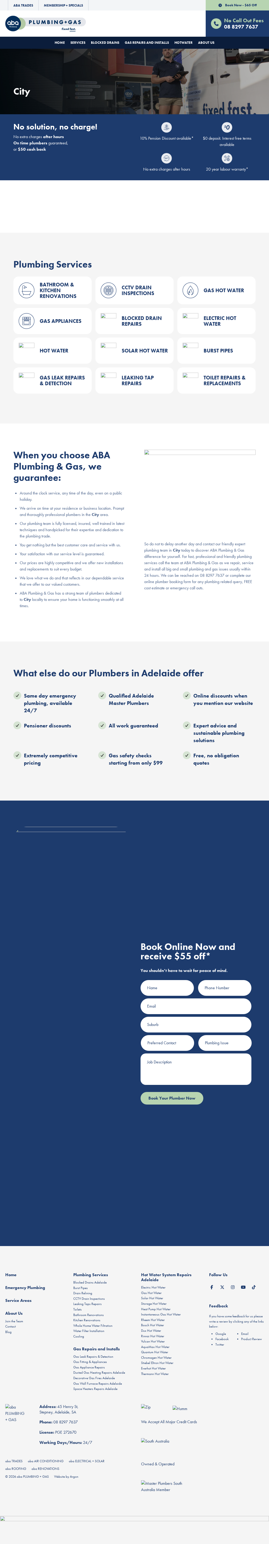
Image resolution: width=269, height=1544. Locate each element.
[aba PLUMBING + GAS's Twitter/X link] (222, 1286)
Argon (74, 1476)
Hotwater (183, 42)
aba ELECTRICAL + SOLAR (87, 1461)
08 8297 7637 (65, 1422)
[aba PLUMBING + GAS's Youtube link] (243, 1286)
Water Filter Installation (88, 1331)
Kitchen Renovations (86, 1320)
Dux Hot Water (151, 1330)
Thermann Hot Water (155, 1374)
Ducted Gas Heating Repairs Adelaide (99, 1372)
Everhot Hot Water (153, 1368)
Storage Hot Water (154, 1303)
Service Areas (18, 1300)
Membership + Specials (63, 5)
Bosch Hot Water (152, 1325)
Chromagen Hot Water (156, 1357)
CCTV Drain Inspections (89, 1298)
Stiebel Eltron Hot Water (157, 1363)
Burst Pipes (80, 1288)
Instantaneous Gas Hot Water (161, 1314)
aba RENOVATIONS (45, 1468)
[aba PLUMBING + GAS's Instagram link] (232, 1286)
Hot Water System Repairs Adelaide (166, 1277)
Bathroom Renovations (88, 1315)
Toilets (77, 1309)
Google (220, 1333)
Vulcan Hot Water (153, 1341)
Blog (8, 1332)
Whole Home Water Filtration (92, 1325)
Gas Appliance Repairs (89, 1367)
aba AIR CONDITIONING (46, 1461)
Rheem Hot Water (153, 1320)
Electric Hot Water (153, 1287)
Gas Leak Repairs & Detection (93, 1356)
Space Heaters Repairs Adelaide (95, 1389)
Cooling (78, 1336)
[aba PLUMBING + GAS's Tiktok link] (253, 1286)
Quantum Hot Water (154, 1352)
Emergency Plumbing (25, 1287)
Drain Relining (82, 1293)
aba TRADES (14, 1461)
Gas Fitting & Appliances (90, 1362)
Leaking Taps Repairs (87, 1304)
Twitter (219, 1344)
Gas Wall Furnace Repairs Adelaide (97, 1383)
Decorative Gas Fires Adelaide (94, 1378)
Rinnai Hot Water (152, 1336)
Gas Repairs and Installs (147, 42)
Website (59, 1476)
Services (77, 42)
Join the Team (14, 1321)
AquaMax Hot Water (155, 1347)
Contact (10, 1326)
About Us (206, 42)
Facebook (222, 1339)
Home (60, 42)
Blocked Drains (105, 42)
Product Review (251, 1339)
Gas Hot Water (151, 1293)
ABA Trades (23, 5)
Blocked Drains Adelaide (90, 1282)
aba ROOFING (15, 1468)
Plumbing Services (90, 1274)
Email (245, 1333)
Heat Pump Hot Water (155, 1309)
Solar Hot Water (152, 1298)
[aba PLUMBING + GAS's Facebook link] (211, 1286)
